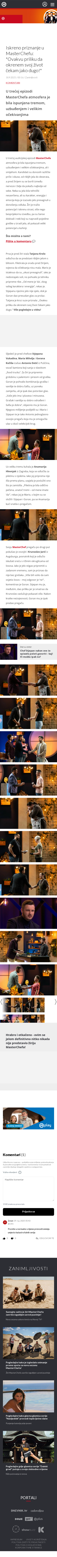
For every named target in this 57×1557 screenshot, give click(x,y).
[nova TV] (28, 16)
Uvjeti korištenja (36, 1539)
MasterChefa (43, 158)
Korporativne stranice (28, 1548)
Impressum (16, 1539)
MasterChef (16, 4)
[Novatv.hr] (5, 4)
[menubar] (44, 4)
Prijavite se (28, 1211)
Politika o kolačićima (29, 1545)
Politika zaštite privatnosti (28, 1542)
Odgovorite (46, 1238)
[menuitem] (44, 4)
